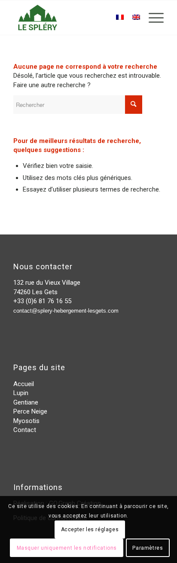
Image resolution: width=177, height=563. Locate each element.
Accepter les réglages (90, 529)
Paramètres (147, 548)
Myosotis (26, 421)
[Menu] (152, 17)
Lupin (20, 393)
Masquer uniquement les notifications (67, 548)
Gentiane (25, 402)
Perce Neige (30, 411)
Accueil (23, 384)
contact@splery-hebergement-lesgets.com (66, 310)
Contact (24, 430)
